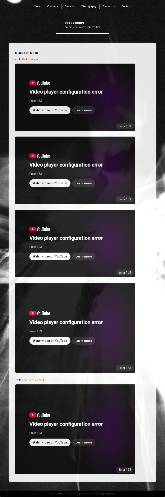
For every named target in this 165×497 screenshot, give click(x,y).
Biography (109, 6)
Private (73, 494)
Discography (88, 6)
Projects (70, 6)
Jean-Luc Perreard (33, 380)
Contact (126, 6)
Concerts (52, 6)
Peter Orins (74, 23)
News (37, 6)
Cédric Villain (30, 59)
